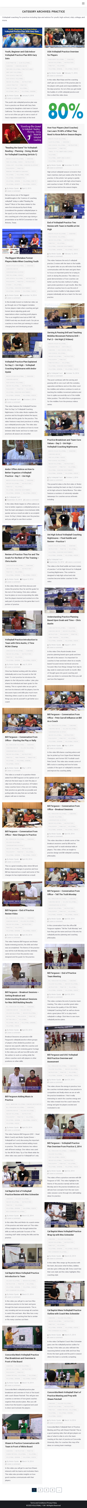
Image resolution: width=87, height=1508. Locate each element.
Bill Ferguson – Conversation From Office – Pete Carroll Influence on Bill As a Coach (64, 717)
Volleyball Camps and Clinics (59, 158)
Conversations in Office (15, 272)
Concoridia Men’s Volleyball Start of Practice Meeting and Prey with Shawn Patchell (64, 1395)
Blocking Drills (54, 347)
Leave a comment (13, 98)
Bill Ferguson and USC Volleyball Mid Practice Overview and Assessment (62, 1058)
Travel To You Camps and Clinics (60, 151)
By (13, 96)
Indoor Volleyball (13, 82)
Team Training (53, 637)
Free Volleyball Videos (14, 162)
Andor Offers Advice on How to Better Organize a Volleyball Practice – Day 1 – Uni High (19, 472)
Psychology (30, 281)
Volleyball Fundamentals (15, 178)
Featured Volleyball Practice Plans (19, 69)
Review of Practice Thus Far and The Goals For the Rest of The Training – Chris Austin (22, 557)
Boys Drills (66, 347)
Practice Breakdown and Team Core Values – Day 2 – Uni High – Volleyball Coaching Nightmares (64, 443)
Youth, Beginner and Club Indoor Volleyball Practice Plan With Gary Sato (21, 55)
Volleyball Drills (12, 91)
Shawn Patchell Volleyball (16, 1375)
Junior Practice (12, 85)
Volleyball (24, 88)
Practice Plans (11, 88)
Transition (31, 757)
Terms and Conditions (38, 1503)
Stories (9, 285)
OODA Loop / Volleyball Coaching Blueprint (22, 165)
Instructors (26, 82)
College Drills (25, 1010)
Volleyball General (29, 91)
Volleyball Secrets (13, 184)
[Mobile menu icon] (83, 3)
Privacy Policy (52, 1503)
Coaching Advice (21, 66)
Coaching (9, 66)
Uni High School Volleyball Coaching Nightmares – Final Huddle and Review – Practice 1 (64, 538)
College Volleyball (70, 729)
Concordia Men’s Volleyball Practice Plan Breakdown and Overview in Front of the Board (22, 1358)
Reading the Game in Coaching (17, 171)
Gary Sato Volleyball (14, 72)
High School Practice (14, 75)
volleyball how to (30, 181)
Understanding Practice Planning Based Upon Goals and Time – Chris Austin (64, 620)
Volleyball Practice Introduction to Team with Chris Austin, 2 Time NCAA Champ (21, 643)
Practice (23, 85)
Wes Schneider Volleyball (15, 1211)
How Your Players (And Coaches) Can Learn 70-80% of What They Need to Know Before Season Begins (64, 131)
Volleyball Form (23, 175)
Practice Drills (54, 363)
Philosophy (52, 148)
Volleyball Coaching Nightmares (60, 246)
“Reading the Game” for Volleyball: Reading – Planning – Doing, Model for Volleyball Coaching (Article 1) (21, 151)
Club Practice (11, 63)
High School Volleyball (15, 79)
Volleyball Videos (71, 69)
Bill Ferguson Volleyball (57, 725)
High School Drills (64, 350)
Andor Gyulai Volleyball (57, 139)
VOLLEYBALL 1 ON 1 (39, 1505)
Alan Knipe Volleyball (56, 59)
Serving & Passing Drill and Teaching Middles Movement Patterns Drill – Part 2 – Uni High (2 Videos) (64, 336)
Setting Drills (11, 1019)
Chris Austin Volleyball (15, 565)
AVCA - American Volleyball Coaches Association (23, 1104)
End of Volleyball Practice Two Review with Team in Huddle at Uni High (63, 226)
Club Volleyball (25, 63)
